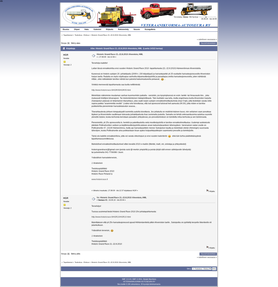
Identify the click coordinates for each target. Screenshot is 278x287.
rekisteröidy (211, 17)
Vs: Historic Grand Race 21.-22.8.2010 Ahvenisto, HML (122, 197)
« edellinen (202, 39)
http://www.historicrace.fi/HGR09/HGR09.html (111, 90)
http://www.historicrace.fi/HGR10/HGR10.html (111, 217)
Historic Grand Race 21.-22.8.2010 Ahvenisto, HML (120, 54)
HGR (65, 55)
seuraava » (212, 39)
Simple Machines (149, 279)
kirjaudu (201, 17)
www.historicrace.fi (100, 179)
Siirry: (189, 269)
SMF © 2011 (137, 279)
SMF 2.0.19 (126, 279)
